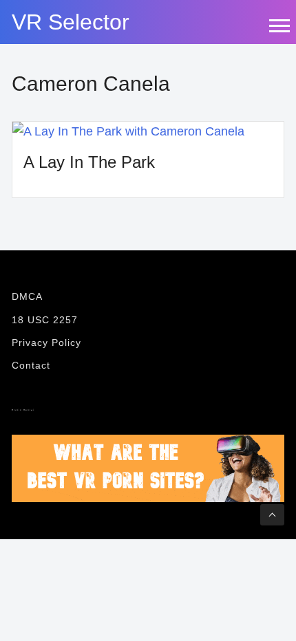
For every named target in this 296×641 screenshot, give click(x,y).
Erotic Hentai (23, 410)
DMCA (27, 296)
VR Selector (70, 22)
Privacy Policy (46, 342)
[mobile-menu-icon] (278, 25)
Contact (31, 365)
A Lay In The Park (89, 162)
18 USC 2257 (45, 319)
